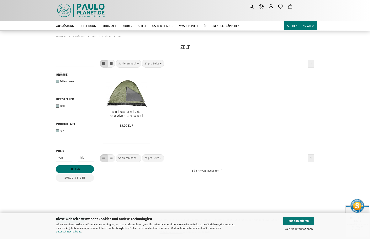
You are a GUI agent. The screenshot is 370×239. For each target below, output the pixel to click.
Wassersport (188, 26)
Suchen (292, 26)
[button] (261, 6)
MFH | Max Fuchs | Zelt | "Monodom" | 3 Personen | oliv (126, 113)
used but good (162, 26)
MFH (62, 106)
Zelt (62, 131)
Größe (61, 74)
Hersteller (65, 99)
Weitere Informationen (299, 229)
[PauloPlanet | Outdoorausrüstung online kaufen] (82, 10)
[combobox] (128, 64)
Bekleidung (88, 26)
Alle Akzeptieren (299, 221)
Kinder (127, 26)
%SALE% (308, 26)
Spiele (142, 26)
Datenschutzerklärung (68, 231)
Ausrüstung (65, 26)
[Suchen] (251, 6)
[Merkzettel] (280, 6)
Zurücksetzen (75, 177)
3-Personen (67, 81)
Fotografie (109, 26)
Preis (60, 151)
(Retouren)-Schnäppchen (222, 26)
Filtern (75, 169)
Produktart (66, 124)
